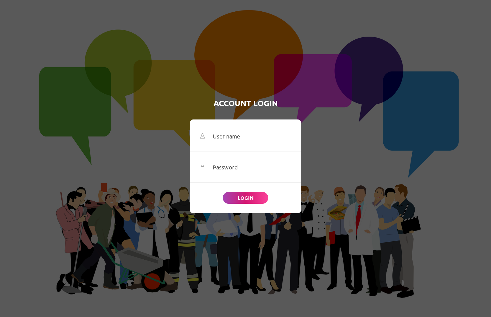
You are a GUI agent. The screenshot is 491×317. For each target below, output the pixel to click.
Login (246, 197)
